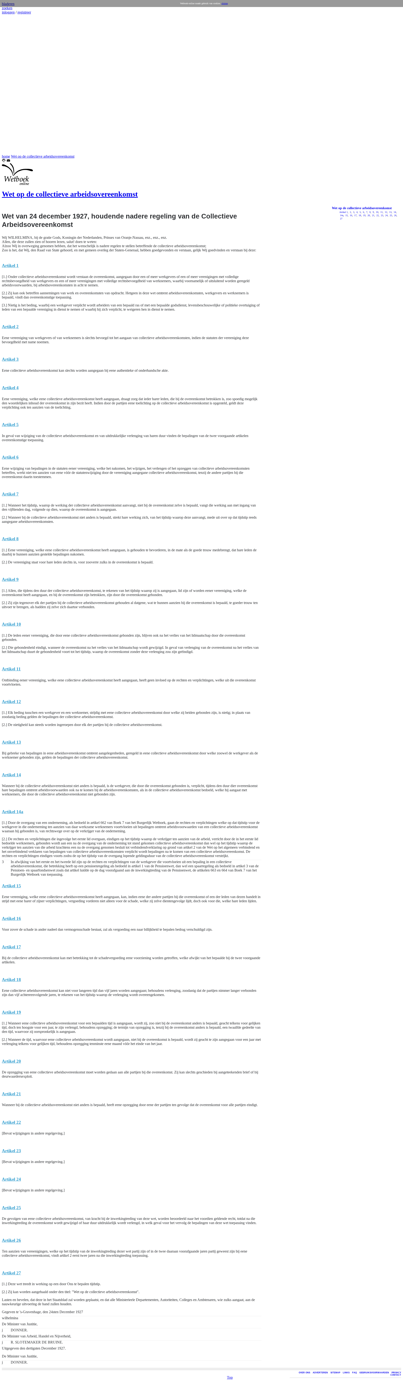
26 (394, 215)
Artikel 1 (343, 212)
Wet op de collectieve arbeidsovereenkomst (42, 156)
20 (368, 215)
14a (341, 215)
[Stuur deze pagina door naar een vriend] (8, 161)
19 (363, 215)
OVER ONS (304, 1372)
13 (390, 212)
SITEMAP (335, 1372)
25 (390, 215)
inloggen (8, 12)
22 (377, 215)
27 (340, 218)
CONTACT (395, 1375)
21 (372, 215)
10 (376, 212)
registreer (24, 12)
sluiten (225, 3)
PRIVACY (396, 1372)
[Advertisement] (16, 84)
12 (385, 212)
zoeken (7, 8)
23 (381, 215)
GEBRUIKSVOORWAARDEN (374, 1372)
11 (381, 212)
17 (355, 215)
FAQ (354, 1372)
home (6, 156)
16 (350, 215)
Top (230, 1377)
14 (394, 212)
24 (386, 215)
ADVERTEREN (320, 1372)
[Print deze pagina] (4, 161)
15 (346, 215)
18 (359, 215)
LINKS (346, 1372)
